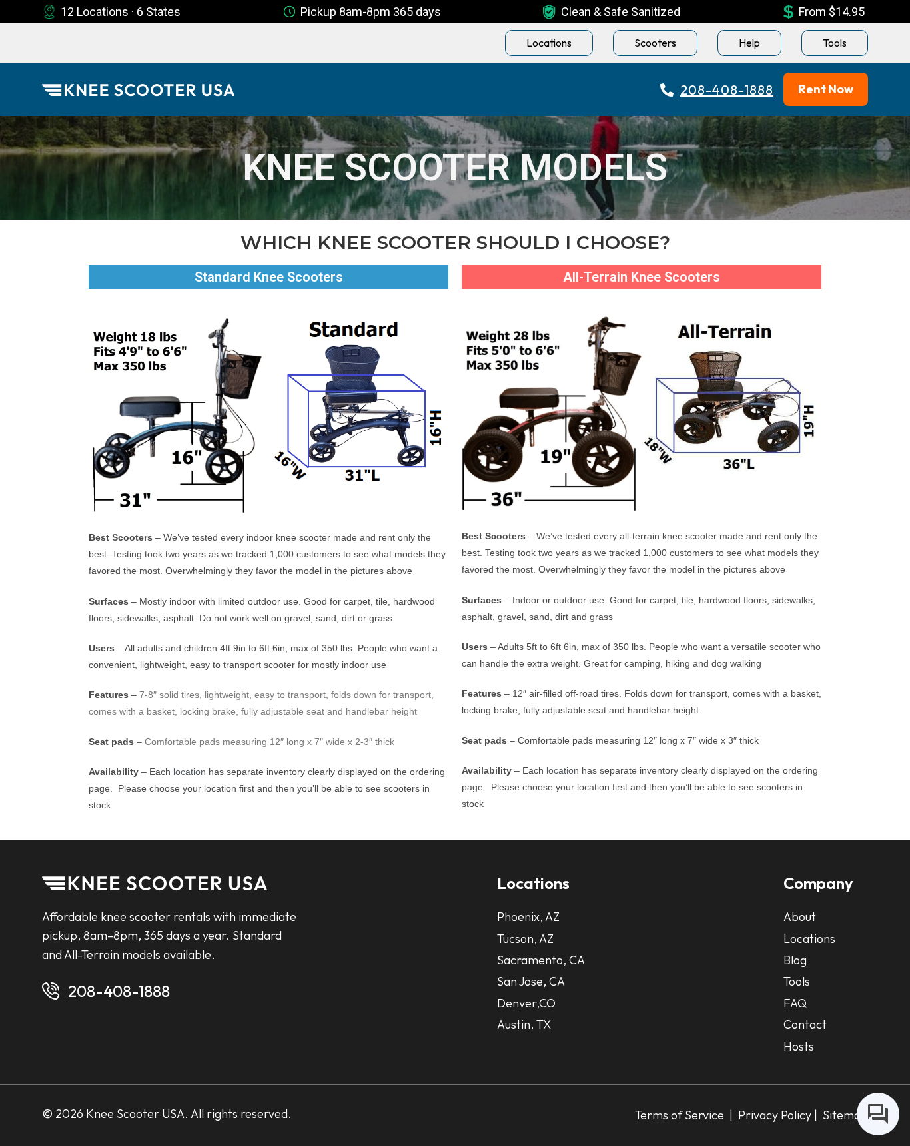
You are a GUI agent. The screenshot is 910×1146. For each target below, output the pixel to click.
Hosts (798, 1046)
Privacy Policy (773, 1115)
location (189, 771)
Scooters (655, 42)
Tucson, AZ (525, 938)
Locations (549, 42)
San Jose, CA (531, 981)
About (799, 916)
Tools (835, 42)
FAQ (795, 1003)
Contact (805, 1024)
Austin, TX (524, 1024)
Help (749, 42)
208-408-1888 (119, 991)
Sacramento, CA (541, 960)
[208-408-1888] (50, 991)
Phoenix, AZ (528, 916)
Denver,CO (526, 1003)
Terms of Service (681, 1115)
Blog (795, 960)
